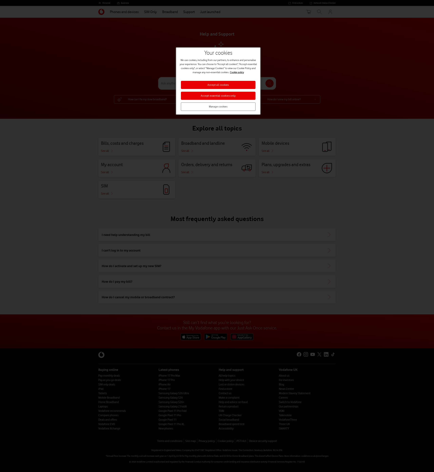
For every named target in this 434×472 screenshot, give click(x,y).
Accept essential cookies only (218, 95)
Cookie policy (237, 72)
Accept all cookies (218, 84)
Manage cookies (218, 106)
